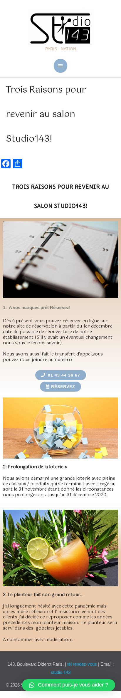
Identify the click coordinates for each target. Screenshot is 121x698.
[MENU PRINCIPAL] (61, 66)
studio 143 (60, 672)
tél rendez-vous (82, 664)
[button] (68, 685)
